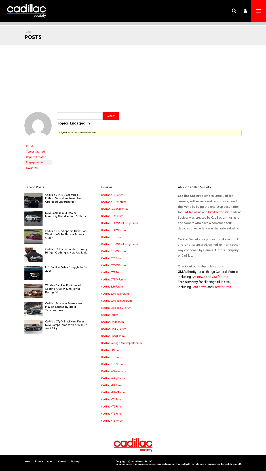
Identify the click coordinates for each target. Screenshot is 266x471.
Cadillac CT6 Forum (112, 258)
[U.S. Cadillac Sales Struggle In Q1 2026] (33, 279)
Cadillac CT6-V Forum (113, 265)
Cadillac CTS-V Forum (113, 279)
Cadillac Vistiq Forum (113, 378)
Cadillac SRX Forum (112, 350)
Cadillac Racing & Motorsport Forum (121, 343)
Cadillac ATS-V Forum (113, 201)
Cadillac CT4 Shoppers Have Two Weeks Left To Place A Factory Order (65, 234)
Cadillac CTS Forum (112, 272)
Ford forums (222, 287)
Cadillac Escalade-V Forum (116, 307)
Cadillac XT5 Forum (112, 406)
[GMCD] (38, 142)
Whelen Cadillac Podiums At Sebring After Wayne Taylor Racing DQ (63, 289)
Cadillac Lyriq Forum (112, 321)
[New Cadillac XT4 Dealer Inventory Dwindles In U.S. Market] (33, 225)
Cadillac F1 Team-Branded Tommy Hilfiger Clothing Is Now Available (66, 251)
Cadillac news (192, 212)
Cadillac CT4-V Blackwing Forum (119, 223)
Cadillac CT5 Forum (112, 237)
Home (27, 32)
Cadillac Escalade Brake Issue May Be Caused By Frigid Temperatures (63, 307)
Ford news (199, 287)
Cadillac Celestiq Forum (114, 209)
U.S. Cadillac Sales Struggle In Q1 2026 (66, 269)
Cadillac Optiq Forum (113, 336)
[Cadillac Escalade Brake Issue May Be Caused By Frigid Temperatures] (33, 315)
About (50, 462)
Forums (39, 462)
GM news (198, 277)
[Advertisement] (133, 72)
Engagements (35, 162)
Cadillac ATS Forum (112, 194)
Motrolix (227, 239)
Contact (63, 462)
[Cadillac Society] (26, 20)
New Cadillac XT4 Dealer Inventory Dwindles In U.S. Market (66, 215)
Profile (30, 146)
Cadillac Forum (109, 314)
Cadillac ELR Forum (112, 286)
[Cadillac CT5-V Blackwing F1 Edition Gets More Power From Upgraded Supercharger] (33, 207)
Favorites (32, 168)
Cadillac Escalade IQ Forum (116, 300)
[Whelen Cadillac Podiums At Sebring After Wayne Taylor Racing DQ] (33, 297)
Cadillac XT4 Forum (112, 399)
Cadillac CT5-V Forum (113, 251)
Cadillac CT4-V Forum (113, 230)
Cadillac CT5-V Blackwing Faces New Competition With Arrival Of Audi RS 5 (66, 325)
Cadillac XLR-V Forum (113, 392)
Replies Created (36, 157)
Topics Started (35, 151)
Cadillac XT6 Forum (112, 413)
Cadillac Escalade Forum (115, 293)
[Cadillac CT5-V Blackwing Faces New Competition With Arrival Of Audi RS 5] (33, 333)
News (27, 462)
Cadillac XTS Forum (112, 420)
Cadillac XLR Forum (112, 385)
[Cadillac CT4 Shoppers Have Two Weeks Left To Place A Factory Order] (33, 243)
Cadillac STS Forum (112, 357)
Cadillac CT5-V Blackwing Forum (119, 244)
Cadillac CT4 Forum (112, 216)
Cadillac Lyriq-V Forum (113, 329)
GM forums (220, 277)
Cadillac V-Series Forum (114, 371)
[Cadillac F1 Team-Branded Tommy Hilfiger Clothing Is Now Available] (33, 261)
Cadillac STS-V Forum (113, 364)
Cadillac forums (218, 212)
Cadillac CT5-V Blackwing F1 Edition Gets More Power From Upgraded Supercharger (64, 198)
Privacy (75, 462)
